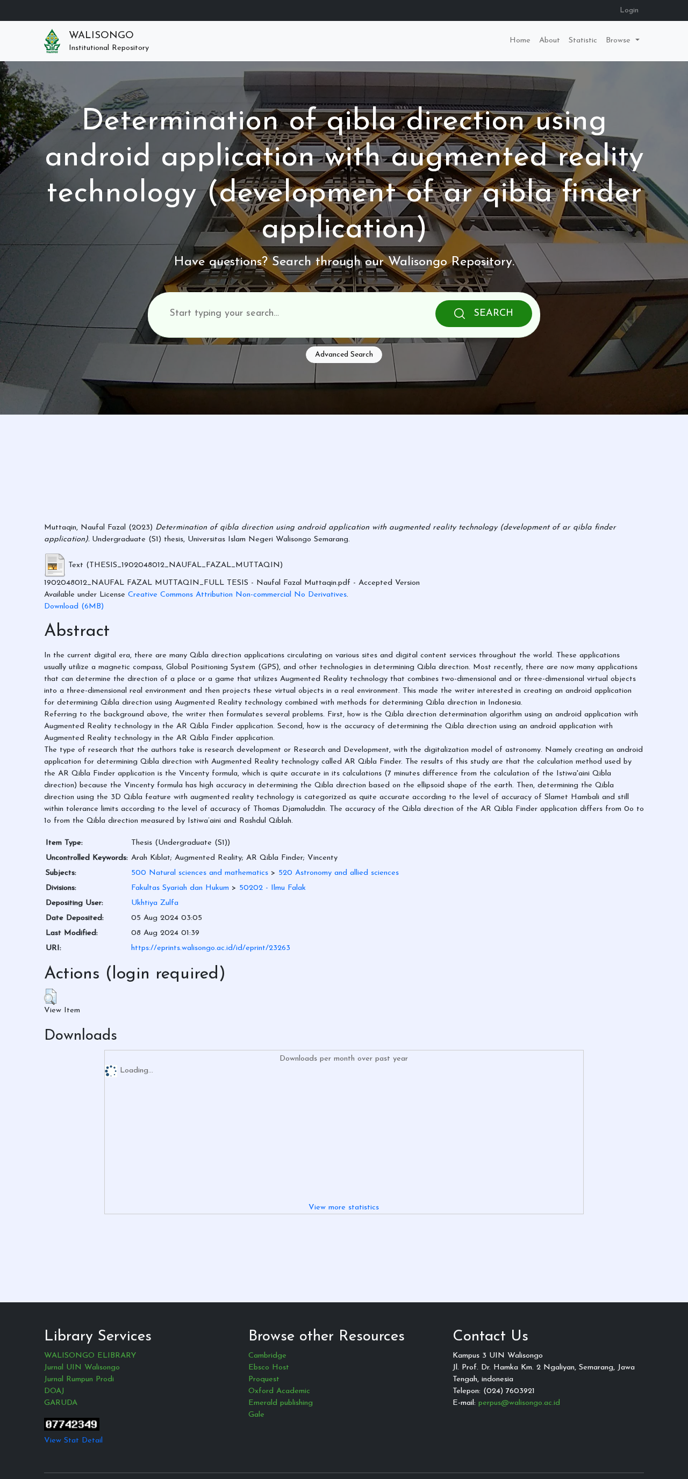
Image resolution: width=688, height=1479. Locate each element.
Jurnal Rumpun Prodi (79, 1379)
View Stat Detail (73, 1441)
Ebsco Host (268, 1368)
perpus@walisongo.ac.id (519, 1403)
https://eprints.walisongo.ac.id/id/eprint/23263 (210, 948)
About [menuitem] (549, 41)
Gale (256, 1415)
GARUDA (60, 1403)
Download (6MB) (74, 607)
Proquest (264, 1379)
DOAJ (54, 1391)
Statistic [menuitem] (583, 41)
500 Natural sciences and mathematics (199, 873)
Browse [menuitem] (619, 41)
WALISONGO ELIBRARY (90, 1356)
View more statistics (344, 1208)
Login (629, 10)
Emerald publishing (280, 1403)
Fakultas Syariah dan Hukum (180, 888)
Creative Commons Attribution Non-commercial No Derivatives (237, 595)
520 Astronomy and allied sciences (338, 873)
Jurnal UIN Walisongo (82, 1368)
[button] (50, 997)
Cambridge (267, 1356)
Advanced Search (344, 355)
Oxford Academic (279, 1391)
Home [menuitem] (520, 41)
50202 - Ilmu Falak (272, 888)
